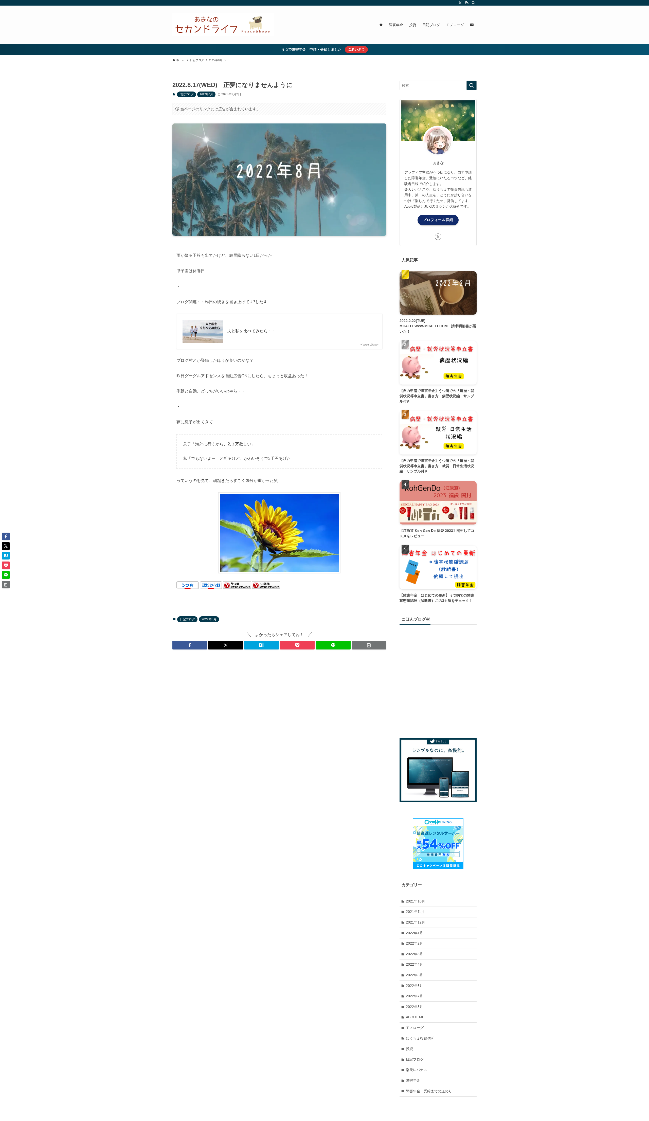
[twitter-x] (460, 3)
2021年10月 (415, 901)
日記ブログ (186, 94)
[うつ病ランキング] (237, 588)
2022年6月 (414, 986)
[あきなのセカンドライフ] (223, 25)
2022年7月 (414, 996)
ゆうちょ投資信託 (420, 1038)
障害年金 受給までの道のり (429, 1091)
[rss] (466, 3)
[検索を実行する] (471, 85)
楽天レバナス (416, 1070)
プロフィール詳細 (438, 220)
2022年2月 (414, 943)
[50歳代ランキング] (266, 588)
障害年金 (413, 1080)
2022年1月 (414, 933)
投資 (409, 1049)
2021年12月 (415, 922)
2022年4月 (414, 964)
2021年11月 (415, 912)
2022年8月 (206, 94)
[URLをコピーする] (369, 645)
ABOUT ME (415, 1017)
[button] (189, 645)
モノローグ (415, 1028)
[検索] (473, 3)
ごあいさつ (356, 49)
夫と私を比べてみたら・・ (251, 331)
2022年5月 (414, 975)
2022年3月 (414, 954)
